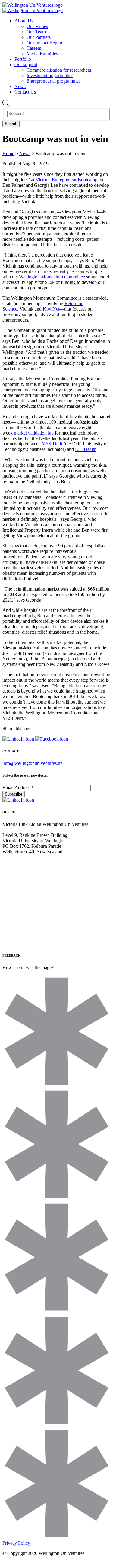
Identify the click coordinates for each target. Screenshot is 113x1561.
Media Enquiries (42, 53)
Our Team (36, 31)
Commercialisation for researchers (59, 70)
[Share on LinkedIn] (18, 738)
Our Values (37, 26)
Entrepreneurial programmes (53, 81)
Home (8, 153)
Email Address (18, 787)
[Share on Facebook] (51, 738)
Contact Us (25, 91)
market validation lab (34, 432)
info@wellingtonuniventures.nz (32, 763)
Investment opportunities (50, 75)
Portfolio (22, 59)
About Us (23, 20)
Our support (25, 64)
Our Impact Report (44, 42)
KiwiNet (51, 309)
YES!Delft (52, 443)
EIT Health (85, 449)
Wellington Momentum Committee (52, 276)
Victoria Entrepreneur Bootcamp (66, 179)
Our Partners (39, 37)
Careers (34, 48)
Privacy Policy (16, 1543)
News (20, 86)
